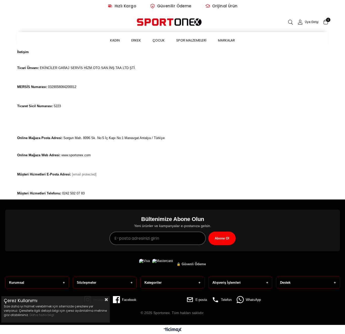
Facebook (129, 300)
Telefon (226, 300)
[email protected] (84, 174)
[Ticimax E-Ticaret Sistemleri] (173, 330)
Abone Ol (222, 238)
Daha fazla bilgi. (42, 315)
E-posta (201, 300)
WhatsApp (253, 300)
